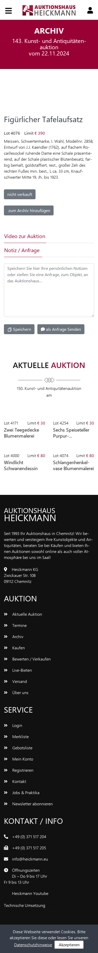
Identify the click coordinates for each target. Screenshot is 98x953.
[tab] (62, 236)
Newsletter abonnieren (32, 803)
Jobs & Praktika (25, 792)
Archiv (17, 636)
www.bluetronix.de (62, 905)
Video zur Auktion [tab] (24, 235)
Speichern (21, 329)
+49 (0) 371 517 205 (29, 847)
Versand (19, 681)
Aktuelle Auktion (26, 614)
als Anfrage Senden (63, 329)
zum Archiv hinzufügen (28, 210)
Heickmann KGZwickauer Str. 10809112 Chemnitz (21, 575)
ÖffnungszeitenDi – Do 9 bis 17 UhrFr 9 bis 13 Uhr (25, 876)
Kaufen (18, 647)
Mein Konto (22, 759)
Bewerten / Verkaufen (31, 659)
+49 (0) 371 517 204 (29, 836)
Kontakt (18, 781)
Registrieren (22, 770)
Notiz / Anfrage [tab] (21, 249)
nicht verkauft (19, 194)
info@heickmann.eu (30, 859)
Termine (19, 625)
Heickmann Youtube (30, 893)
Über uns (19, 692)
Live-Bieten (21, 670)
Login (16, 725)
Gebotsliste (21, 747)
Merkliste (20, 736)
